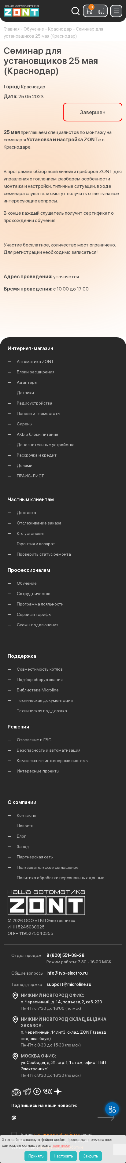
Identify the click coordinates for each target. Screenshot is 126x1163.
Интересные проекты (38, 771)
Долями (24, 465)
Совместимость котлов (40, 669)
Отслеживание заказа (39, 522)
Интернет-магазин (30, 348)
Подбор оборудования (40, 679)
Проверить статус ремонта (44, 554)
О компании (22, 802)
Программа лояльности (40, 604)
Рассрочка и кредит (37, 455)
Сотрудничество (33, 593)
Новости (25, 825)
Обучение (27, 583)
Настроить (63, 1156)
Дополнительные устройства (46, 444)
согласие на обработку (57, 1134)
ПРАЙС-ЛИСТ (30, 475)
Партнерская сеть (35, 856)
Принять (35, 1156)
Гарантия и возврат (36, 543)
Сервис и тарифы (34, 614)
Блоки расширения (35, 371)
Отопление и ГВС (34, 739)
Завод (23, 846)
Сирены (24, 423)
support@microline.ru (68, 984)
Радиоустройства (34, 403)
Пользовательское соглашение (48, 867)
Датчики (25, 392)
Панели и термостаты (38, 413)
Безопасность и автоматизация (48, 750)
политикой (61, 1145)
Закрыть (90, 1156)
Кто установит (31, 533)
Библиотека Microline (38, 689)
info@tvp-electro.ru (66, 973)
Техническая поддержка (42, 710)
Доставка (26, 512)
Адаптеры (27, 382)
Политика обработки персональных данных (60, 877)
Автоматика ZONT (35, 361)
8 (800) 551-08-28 (65, 955)
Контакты (26, 815)
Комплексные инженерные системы (52, 760)
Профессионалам (29, 570)
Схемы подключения (37, 624)
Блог (21, 836)
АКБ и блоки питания (37, 434)
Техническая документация (45, 700)
